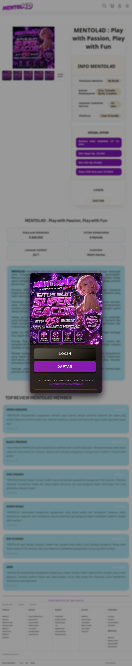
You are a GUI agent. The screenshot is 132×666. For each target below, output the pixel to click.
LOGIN (65, 354)
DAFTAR (65, 366)
